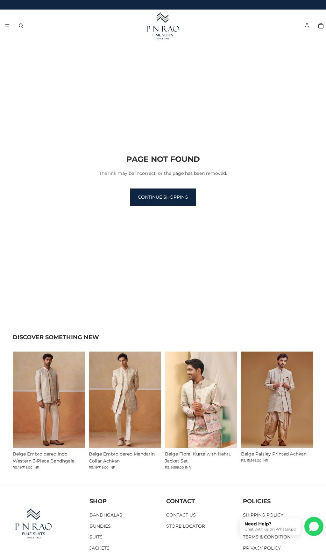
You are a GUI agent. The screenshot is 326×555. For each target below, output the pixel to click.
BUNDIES (100, 526)
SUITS (96, 537)
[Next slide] (78, 400)
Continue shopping (163, 197)
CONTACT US (181, 515)
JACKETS (99, 548)
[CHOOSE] (75, 438)
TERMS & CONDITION (267, 537)
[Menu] (7, 25)
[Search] (21, 26)
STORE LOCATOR (185, 526)
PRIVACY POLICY (262, 548)
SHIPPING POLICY (263, 515)
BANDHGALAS (105, 515)
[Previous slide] (20, 400)
